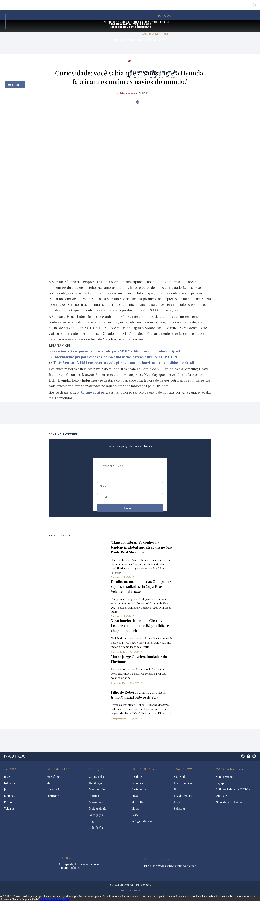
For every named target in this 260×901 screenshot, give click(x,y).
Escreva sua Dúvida (111, 466)
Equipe (220, 783)
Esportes (137, 783)
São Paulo (82, 6)
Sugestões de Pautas (229, 802)
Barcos (115, 577)
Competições (119, 718)
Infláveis (9, 783)
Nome (103, 486)
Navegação (53, 789)
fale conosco (143, 885)
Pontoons (10, 802)
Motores (52, 783)
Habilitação (96, 783)
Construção (96, 776)
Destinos (136, 776)
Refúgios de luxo (142, 821)
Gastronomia (139, 789)
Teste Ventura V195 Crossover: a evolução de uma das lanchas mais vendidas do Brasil (123, 362)
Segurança (53, 796)
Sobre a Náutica (229, 769)
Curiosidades (119, 652)
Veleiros (9, 808)
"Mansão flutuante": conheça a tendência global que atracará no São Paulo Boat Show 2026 (141, 547)
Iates (7, 776)
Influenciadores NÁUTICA (233, 789)
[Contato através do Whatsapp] (239, 758)
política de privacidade (121, 885)
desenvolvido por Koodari (130, 890)
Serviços (96, 769)
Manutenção (97, 789)
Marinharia (96, 802)
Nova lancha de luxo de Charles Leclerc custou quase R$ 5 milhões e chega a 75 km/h (140, 625)
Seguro (93, 821)
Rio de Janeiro (102, 6)
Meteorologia (97, 808)
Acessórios (53, 776)
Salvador (171, 6)
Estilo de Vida (143, 769)
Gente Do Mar (119, 683)
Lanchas (9, 796)
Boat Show (183, 769)
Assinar (14, 84)
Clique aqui (90, 392)
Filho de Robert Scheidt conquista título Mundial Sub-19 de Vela (138, 694)
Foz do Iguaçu (137, 6)
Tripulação (96, 827)
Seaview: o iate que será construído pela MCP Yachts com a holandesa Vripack (117, 351)
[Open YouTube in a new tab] (137, 102)
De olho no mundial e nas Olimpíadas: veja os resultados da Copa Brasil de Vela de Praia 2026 (141, 586)
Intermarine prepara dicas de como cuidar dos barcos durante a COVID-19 (115, 357)
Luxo (134, 796)
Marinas (94, 796)
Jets (6, 789)
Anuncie (221, 796)
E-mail (103, 497)
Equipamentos (58, 769)
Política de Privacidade (56, 899)
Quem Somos (224, 776)
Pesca (135, 815)
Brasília (156, 6)
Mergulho (137, 802)
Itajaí (119, 6)
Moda (135, 808)
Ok (42, 899)
